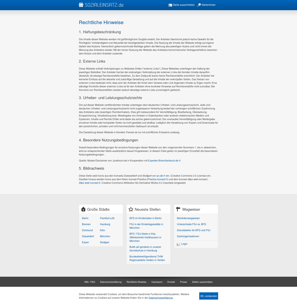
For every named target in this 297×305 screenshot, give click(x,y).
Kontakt (171, 281)
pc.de (160, 175)
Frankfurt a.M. (107, 218)
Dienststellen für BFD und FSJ (193, 230)
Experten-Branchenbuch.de (163, 160)
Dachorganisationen (188, 236)
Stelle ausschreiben (183, 4)
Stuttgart (104, 242)
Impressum (156, 281)
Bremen (86, 224)
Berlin (85, 218)
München (105, 236)
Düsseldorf (88, 236)
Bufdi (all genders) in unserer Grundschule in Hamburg (145, 248)
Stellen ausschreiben (202, 281)
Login (184, 244)
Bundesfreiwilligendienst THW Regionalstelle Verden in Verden (147, 258)
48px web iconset (88, 182)
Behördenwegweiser (188, 218)
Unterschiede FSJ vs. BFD (191, 224)
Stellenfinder (208, 4)
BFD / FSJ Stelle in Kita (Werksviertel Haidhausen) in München (145, 237)
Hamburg (105, 224)
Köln (102, 230)
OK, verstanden (208, 296)
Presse (183, 281)
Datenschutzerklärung (111, 281)
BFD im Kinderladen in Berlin (145, 218)
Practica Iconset (156, 179)
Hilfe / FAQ (89, 281)
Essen (85, 242)
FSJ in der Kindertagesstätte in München (146, 225)
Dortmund (87, 230)
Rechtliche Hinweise (136, 281)
